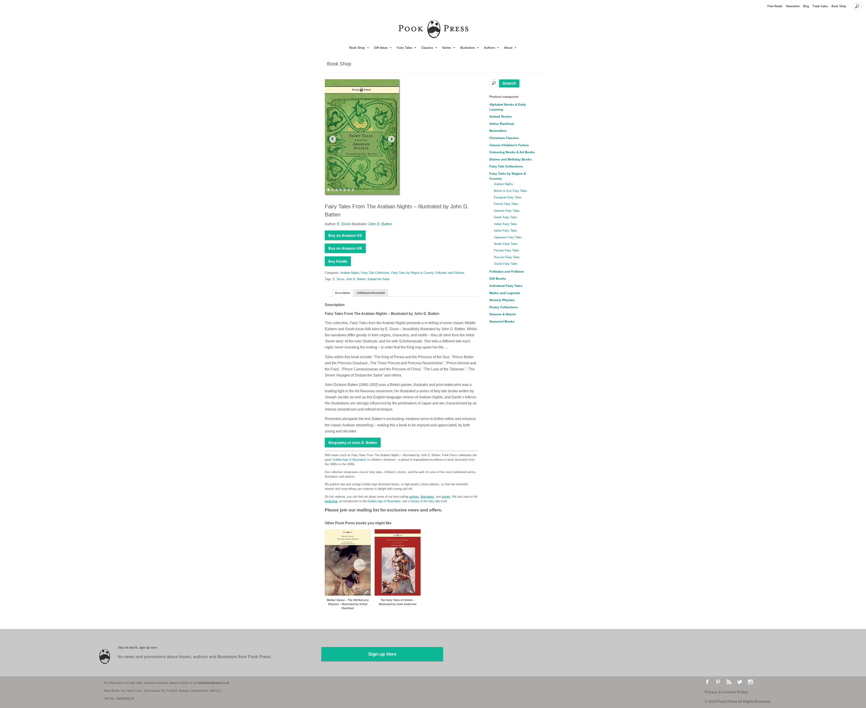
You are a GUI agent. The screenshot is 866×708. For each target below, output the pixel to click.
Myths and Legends (504, 293)
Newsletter (793, 6)
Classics (427, 47)
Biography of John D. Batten (352, 442)
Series (446, 47)
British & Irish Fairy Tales (510, 191)
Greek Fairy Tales (505, 217)
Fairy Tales (404, 47)
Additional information (371, 293)
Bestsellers (498, 130)
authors (414, 496)
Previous (332, 139)
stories (446, 496)
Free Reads (775, 6)
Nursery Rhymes (502, 300)
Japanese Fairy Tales (508, 237)
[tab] (342, 292)
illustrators (427, 496)
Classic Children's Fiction (509, 145)
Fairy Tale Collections (375, 272)
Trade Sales (820, 6)
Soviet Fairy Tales (506, 263)
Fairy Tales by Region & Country (412, 272)
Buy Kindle (337, 261)
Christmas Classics (504, 138)
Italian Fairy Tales (505, 230)
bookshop (331, 501)
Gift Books (497, 278)
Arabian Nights (349, 272)
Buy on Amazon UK (345, 248)
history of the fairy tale (425, 501)
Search (509, 83)
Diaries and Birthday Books (510, 159)
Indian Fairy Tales (505, 224)
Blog (806, 6)
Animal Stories (500, 116)
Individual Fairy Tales (505, 286)
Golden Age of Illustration (349, 459)
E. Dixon (338, 279)
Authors (489, 47)
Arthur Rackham (501, 123)
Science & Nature (502, 314)
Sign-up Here (382, 654)
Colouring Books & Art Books (512, 152)
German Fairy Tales (507, 210)
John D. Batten (356, 279)
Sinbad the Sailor (378, 279)
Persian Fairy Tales (506, 250)
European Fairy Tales (508, 197)
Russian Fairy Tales (507, 257)
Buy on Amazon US (345, 235)
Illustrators (467, 47)
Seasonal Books (501, 321)
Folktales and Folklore (449, 272)
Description (342, 293)
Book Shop (838, 6)
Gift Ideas (381, 47)
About (508, 47)
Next (391, 139)
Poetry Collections (503, 307)
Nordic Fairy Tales (506, 244)
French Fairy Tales (506, 204)
